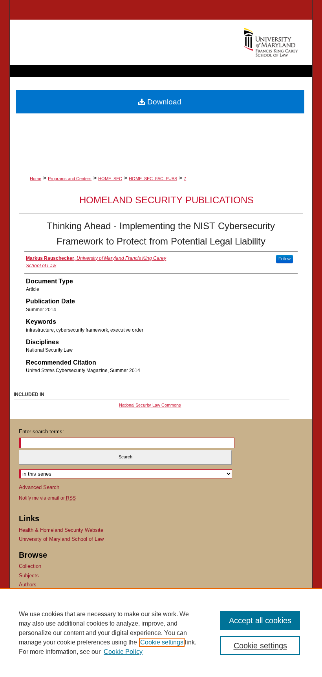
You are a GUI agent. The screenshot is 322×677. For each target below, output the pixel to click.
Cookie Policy (123, 651)
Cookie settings (161, 642)
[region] (161, 632)
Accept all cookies (260, 620)
